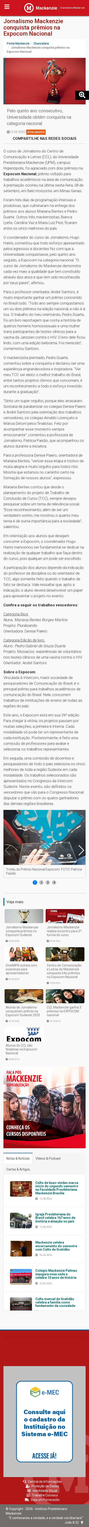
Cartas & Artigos (18, 1169)
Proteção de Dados (45, 1486)
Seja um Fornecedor (45, 1500)
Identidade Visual (45, 1491)
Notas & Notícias (18, 1158)
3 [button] (48, 882)
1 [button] (35, 882)
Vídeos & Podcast (48, 1158)
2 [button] (41, 882)
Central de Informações (45, 1481)
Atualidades (35, 132)
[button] (81, 850)
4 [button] (54, 882)
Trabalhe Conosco (45, 1495)
